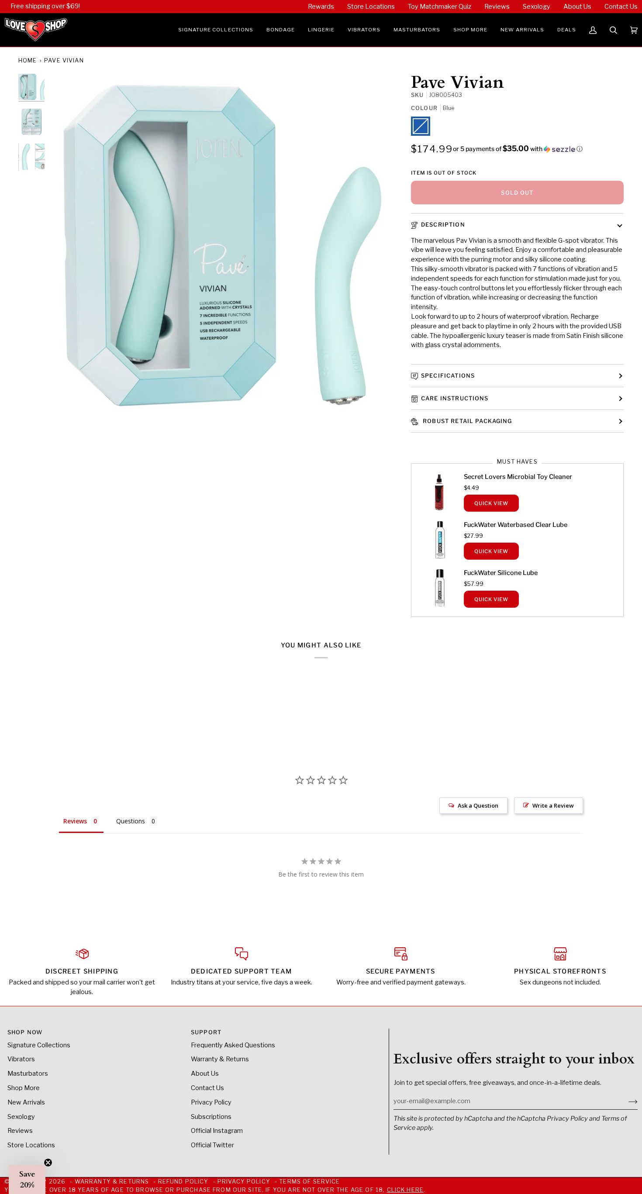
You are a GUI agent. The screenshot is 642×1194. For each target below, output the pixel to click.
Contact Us (207, 1088)
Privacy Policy (567, 1118)
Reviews (20, 1131)
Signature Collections (38, 1045)
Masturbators (27, 1073)
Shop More (23, 1088)
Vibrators (21, 1059)
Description (443, 224)
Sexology (21, 1117)
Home (27, 60)
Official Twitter (212, 1145)
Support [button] (206, 1032)
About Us (205, 1073)
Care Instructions (455, 398)
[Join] (626, 1101)
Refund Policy (183, 1181)
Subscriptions (211, 1117)
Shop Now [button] (24, 1032)
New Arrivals (26, 1102)
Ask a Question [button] (478, 805)
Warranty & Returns (220, 1059)
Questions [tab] (130, 821)
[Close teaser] (48, 1162)
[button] (216, 30)
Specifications (448, 375)
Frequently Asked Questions (233, 1045)
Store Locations (31, 1145)
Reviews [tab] (75, 821)
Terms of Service (309, 1181)
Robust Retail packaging (466, 421)
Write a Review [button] (553, 805)
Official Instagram (217, 1131)
